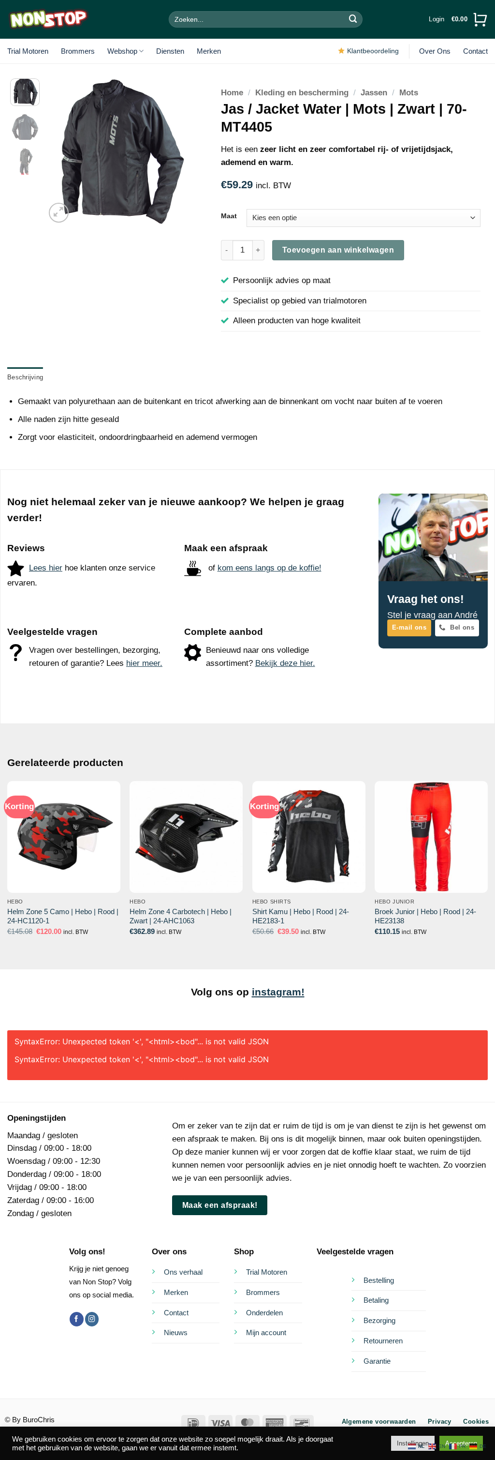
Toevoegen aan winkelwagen (338, 249)
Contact (475, 51)
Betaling (376, 1300)
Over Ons (435, 51)
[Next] (177, 151)
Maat (229, 216)
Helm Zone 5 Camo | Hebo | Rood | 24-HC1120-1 (62, 916)
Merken (209, 51)
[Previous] (60, 151)
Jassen (374, 92)
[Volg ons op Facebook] (77, 1319)
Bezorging (379, 1320)
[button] (436, 19)
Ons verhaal (183, 1272)
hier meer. (144, 663)
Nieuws (176, 1332)
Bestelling (379, 1280)
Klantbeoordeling (373, 51)
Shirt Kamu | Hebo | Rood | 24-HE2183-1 (300, 916)
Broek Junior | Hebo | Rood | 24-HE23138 (425, 916)
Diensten (170, 51)
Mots (408, 92)
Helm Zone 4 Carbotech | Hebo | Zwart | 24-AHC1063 (181, 916)
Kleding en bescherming (302, 92)
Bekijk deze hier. (285, 663)
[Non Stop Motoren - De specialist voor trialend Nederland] (48, 19)
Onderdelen (264, 1313)
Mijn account (266, 1332)
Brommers (78, 51)
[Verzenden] (353, 19)
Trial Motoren (27, 51)
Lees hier (45, 567)
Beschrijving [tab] (25, 377)
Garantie (377, 1361)
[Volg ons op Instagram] (92, 1319)
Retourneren (383, 1341)
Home (232, 92)
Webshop (122, 51)
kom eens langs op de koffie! (269, 567)
